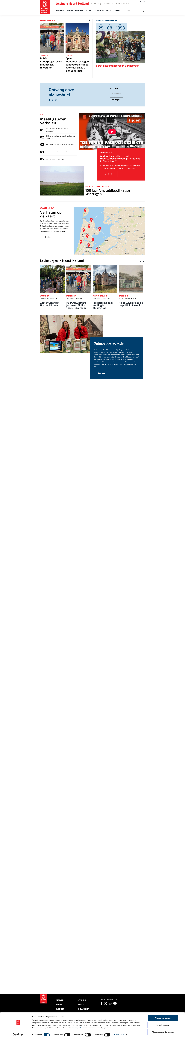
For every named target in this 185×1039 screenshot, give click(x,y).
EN (144, 1)
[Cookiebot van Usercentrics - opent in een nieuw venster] (18, 1034)
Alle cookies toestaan (163, 1018)
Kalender (79, 10)
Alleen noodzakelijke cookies (163, 1032)
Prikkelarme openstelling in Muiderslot (77, 305)
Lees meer (102, 373)
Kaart (117, 10)
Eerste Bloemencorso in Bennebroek (117, 65)
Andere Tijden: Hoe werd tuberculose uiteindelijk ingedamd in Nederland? (120, 158)
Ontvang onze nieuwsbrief (61, 92)
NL (141, 1)
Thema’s (89, 10)
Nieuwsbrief (83, 1009)
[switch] (67, 1034)
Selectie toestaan (163, 1025)
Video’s (109, 10)
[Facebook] (101, 1003)
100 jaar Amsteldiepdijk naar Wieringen (107, 192)
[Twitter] (105, 1003)
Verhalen (60, 10)
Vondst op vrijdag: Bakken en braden (76, 60)
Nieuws (70, 10)
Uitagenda (99, 10)
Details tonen (119, 1035)
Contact (81, 1004)
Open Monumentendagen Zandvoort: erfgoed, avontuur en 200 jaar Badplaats (52, 64)
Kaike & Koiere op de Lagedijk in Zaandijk (105, 304)
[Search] (143, 11)
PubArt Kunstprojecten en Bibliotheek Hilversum (51, 305)
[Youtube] (115, 1003)
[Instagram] (110, 1003)
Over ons (82, 1000)
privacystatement (79, 1028)
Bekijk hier (108, 174)
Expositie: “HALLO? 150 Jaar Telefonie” (130, 304)
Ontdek (48, 237)
